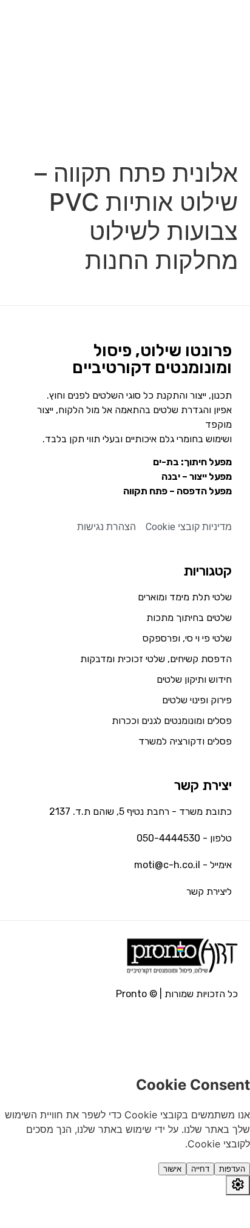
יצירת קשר (203, 785)
